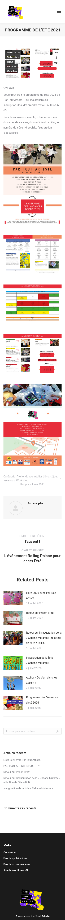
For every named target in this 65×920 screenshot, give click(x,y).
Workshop (12, 71)
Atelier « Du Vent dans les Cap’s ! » (41, 680)
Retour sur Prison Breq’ (40, 612)
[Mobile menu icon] (59, 11)
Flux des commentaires (16, 864)
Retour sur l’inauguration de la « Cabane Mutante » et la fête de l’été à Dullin (44, 638)
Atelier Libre (13, 57)
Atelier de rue (13, 52)
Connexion (9, 852)
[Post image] (13, 598)
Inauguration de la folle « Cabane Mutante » (40, 660)
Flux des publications (15, 858)
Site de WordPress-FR (16, 870)
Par (24, 484)
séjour (10, 62)
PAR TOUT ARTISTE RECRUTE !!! (21, 765)
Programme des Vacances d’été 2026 (42, 700)
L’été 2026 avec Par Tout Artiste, (41, 595)
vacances (11, 66)
